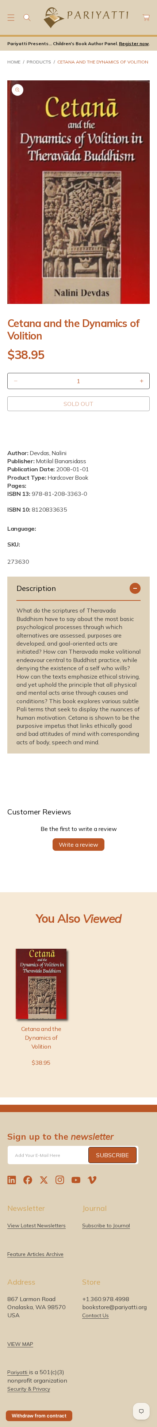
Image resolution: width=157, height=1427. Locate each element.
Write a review (78, 844)
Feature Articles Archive (35, 1254)
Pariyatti (18, 1372)
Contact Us (95, 1315)
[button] (11, 18)
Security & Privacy (28, 1389)
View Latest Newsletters (36, 1225)
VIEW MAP (20, 1344)
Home (13, 62)
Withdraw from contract (39, 1416)
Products (39, 62)
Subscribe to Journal (106, 1225)
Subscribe (112, 1155)
